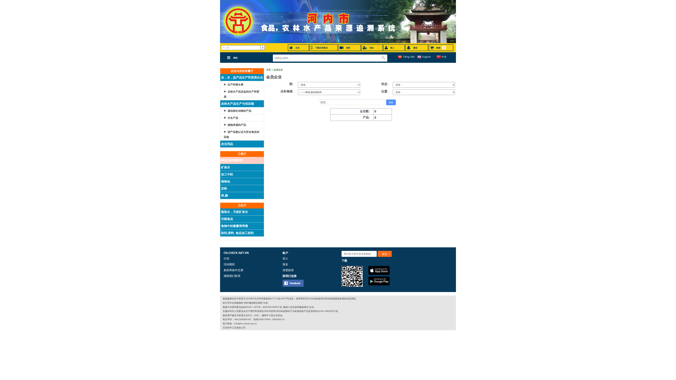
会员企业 (278, 69)
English (426, 56)
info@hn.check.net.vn (245, 323)
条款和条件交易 (233, 270)
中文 (444, 56)
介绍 (226, 258)
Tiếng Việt (409, 56)
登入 (285, 258)
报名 (285, 264)
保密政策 (288, 270)
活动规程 (229, 264)
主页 (268, 69)
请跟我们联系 (232, 276)
